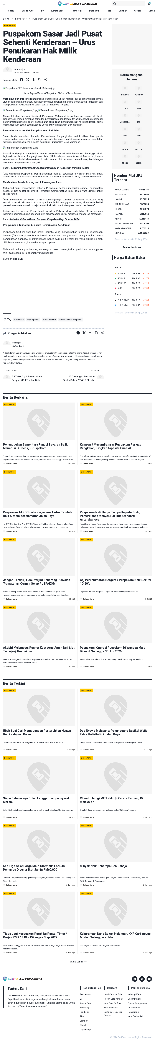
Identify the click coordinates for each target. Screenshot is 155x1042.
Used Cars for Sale (113, 994)
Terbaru (10, 11)
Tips (108, 11)
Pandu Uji (94, 11)
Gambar (123, 11)
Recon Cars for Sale (114, 999)
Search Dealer (111, 1007)
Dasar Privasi (134, 999)
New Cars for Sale (113, 1003)
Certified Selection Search (113, 1013)
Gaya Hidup (85, 1029)
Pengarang (133, 1012)
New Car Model (135, 1016)
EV (42, 11)
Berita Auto (28, 11)
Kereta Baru (57, 11)
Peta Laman (134, 1007)
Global (137, 11)
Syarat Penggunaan (138, 1003)
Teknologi (76, 11)
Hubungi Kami (134, 994)
